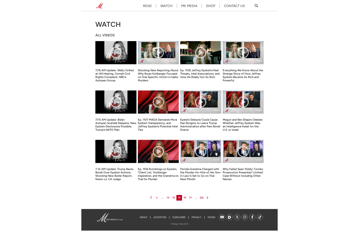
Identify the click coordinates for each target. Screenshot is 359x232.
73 (168, 197)
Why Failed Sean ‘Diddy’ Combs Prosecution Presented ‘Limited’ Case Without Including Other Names (243, 174)
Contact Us (234, 6)
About (144, 217)
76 (184, 197)
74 (173, 197)
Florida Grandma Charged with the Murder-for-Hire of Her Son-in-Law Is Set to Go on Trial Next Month (200, 174)
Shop (210, 6)
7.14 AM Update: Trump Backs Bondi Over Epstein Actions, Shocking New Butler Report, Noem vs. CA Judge (114, 174)
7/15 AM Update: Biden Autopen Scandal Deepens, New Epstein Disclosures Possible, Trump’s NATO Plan (115, 124)
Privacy (197, 217)
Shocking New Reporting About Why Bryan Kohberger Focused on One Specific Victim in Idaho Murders (158, 75)
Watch (166, 6)
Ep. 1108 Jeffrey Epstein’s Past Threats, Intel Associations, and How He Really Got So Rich (200, 74)
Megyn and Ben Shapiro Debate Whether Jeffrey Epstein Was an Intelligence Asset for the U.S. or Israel (243, 124)
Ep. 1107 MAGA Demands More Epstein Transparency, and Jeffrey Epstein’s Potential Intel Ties (158, 124)
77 (190, 197)
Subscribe (179, 217)
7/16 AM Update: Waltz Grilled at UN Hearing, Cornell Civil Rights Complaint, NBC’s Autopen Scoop (114, 75)
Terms (211, 217)
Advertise (159, 217)
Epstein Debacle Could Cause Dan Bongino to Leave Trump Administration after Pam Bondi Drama (200, 124)
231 (201, 197)
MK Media (189, 6)
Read (147, 6)
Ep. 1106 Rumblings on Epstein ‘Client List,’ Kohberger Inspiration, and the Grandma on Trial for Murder (158, 174)
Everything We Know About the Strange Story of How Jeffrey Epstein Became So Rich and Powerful (243, 75)
